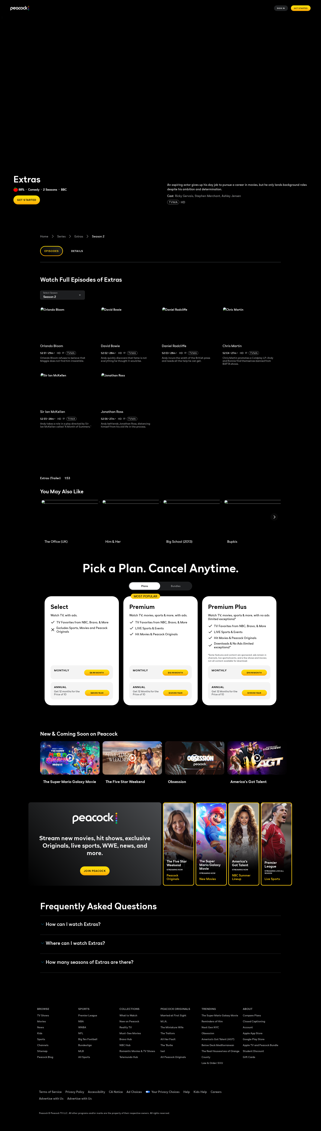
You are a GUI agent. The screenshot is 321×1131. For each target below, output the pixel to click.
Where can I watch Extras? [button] (75, 943)
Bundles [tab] (175, 586)
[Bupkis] (253, 518)
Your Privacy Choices (165, 1091)
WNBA (82, 1027)
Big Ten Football (87, 1039)
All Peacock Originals (173, 1057)
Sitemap (42, 1051)
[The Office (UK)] (70, 518)
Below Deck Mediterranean (218, 1045)
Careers (216, 1092)
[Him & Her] (131, 518)
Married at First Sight (173, 1015)
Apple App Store (252, 1033)
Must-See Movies (130, 1033)
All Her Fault (168, 1039)
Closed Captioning (254, 1021)
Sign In (281, 8)
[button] (70, 758)
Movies (41, 1021)
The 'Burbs (166, 1045)
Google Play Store (254, 1039)
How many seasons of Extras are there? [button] (90, 962)
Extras (78, 236)
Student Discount (253, 1051)
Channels (42, 1045)
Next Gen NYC (210, 1027)
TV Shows (43, 1015)
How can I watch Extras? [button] (73, 924)
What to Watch (128, 1015)
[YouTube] (267, 1089)
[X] (248, 1100)
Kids (39, 1033)
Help (186, 1092)
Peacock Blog (45, 1057)
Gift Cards (249, 1057)
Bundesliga (85, 1045)
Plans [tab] (144, 586)
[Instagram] (277, 1089)
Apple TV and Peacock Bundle (260, 1045)
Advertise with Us (51, 1098)
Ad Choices (134, 1092)
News (40, 1027)
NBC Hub (124, 1045)
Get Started (301, 8)
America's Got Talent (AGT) (218, 1039)
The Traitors (167, 1033)
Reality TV (125, 1027)
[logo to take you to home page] (19, 8)
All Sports (84, 1057)
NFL (80, 1033)
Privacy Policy (74, 1092)
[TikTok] (257, 1089)
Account (248, 1027)
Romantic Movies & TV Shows (137, 1051)
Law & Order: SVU (212, 1062)
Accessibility (96, 1092)
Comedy (33, 189)
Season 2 (98, 236)
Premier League (87, 1015)
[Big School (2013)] (192, 518)
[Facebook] (248, 1089)
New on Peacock (129, 1021)
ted (162, 1051)
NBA (81, 1021)
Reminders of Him (212, 1021)
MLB (81, 1051)
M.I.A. (163, 1021)
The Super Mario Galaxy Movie (220, 1015)
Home (44, 236)
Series (61, 236)
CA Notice (116, 1092)
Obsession (208, 1033)
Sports (41, 1039)
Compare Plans (252, 1015)
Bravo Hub (125, 1039)
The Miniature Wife (172, 1027)
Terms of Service (50, 1092)
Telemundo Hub (128, 1057)
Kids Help (200, 1092)
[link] (69, 458)
